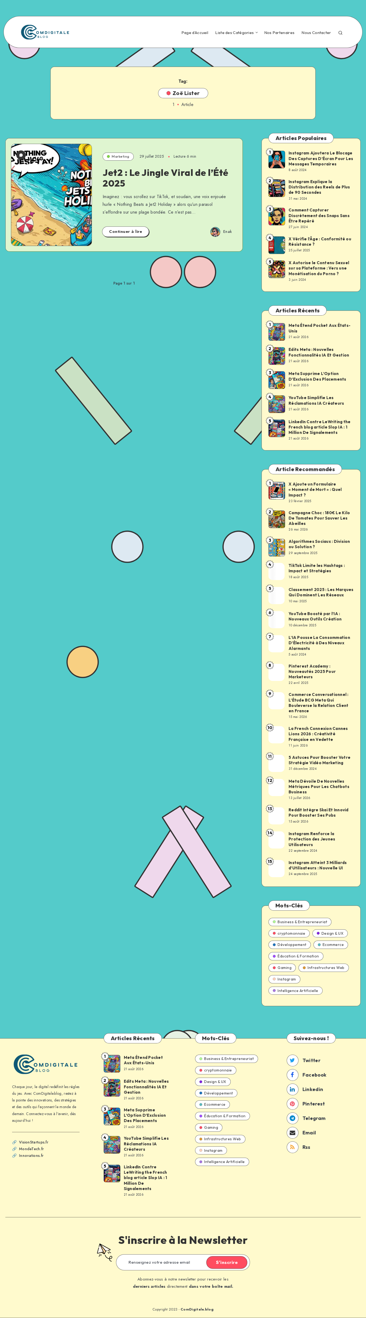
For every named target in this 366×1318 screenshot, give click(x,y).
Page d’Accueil (194, 32)
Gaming (285, 967)
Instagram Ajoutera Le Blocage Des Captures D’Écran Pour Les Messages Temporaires (321, 158)
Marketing (120, 156)
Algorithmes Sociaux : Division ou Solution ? (319, 544)
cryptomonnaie (291, 933)
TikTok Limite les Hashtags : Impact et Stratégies (317, 568)
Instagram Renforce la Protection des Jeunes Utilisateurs (312, 839)
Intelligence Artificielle (298, 990)
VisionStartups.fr (33, 1142)
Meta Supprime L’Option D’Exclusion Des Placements (317, 376)
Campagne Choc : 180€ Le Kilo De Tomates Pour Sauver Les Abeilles (319, 518)
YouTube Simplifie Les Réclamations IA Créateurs (316, 400)
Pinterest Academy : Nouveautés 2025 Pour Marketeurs (312, 672)
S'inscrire (227, 1262)
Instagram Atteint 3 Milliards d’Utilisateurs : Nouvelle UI (318, 865)
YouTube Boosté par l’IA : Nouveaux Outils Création (315, 616)
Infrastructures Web (326, 967)
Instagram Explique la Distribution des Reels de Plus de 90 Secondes (319, 187)
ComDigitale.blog (197, 1309)
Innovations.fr (31, 1155)
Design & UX (333, 933)
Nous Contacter (316, 32)
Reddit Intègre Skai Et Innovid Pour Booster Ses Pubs (319, 812)
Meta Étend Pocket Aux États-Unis (319, 328)
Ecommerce (333, 944)
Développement (292, 944)
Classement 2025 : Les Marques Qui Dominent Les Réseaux (321, 592)
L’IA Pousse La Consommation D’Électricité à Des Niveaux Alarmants (319, 643)
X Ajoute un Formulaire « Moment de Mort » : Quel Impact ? (315, 490)
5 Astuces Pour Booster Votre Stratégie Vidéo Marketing (319, 760)
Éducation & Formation (298, 956)
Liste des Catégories (234, 32)
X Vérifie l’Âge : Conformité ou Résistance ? (320, 241)
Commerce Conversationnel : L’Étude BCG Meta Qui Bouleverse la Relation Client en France (319, 702)
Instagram (287, 979)
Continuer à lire (125, 231)
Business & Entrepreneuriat (302, 921)
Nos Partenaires (279, 32)
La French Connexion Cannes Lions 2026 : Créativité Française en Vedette (318, 734)
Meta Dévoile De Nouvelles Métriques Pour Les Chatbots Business (319, 787)
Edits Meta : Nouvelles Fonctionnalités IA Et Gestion (319, 352)
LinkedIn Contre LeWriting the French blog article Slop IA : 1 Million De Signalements (319, 427)
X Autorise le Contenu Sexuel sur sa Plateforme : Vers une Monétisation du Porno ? (319, 268)
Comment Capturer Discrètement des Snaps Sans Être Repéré (319, 215)
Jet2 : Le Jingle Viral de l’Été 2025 (166, 178)
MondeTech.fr (31, 1149)
